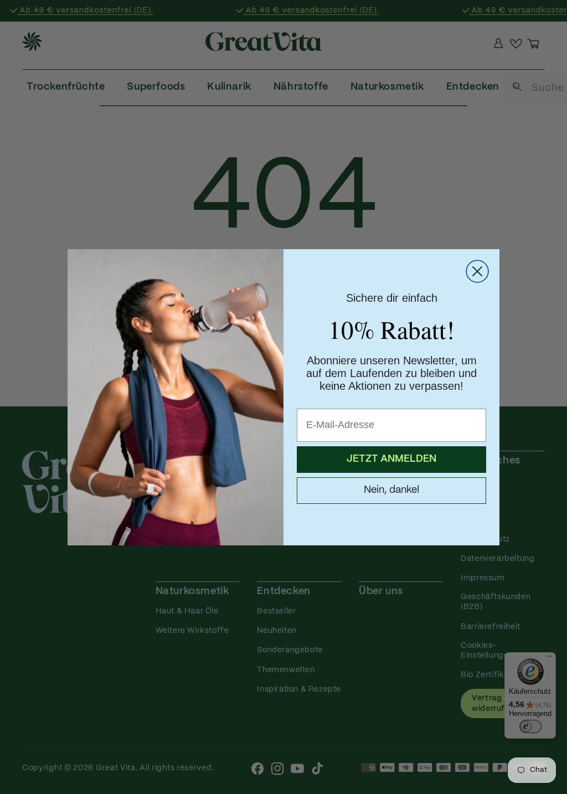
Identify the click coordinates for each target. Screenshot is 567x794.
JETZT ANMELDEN (391, 459)
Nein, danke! (392, 490)
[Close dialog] (477, 271)
